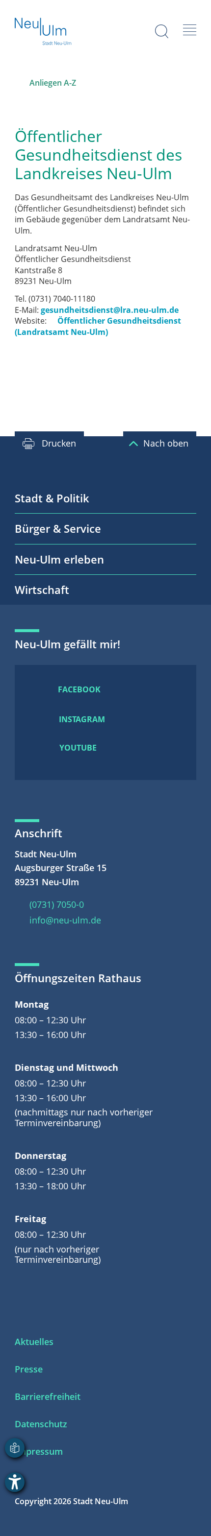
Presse (29, 1369)
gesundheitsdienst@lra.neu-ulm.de (110, 310)
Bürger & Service (58, 528)
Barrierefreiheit (47, 1396)
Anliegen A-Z (52, 82)
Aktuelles (34, 1341)
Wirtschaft (42, 589)
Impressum (39, 1451)
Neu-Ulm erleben (59, 559)
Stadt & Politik (52, 498)
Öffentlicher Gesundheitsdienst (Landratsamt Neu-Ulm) (98, 326)
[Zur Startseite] (43, 32)
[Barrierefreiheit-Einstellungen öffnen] (15, 1482)
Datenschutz (41, 1424)
